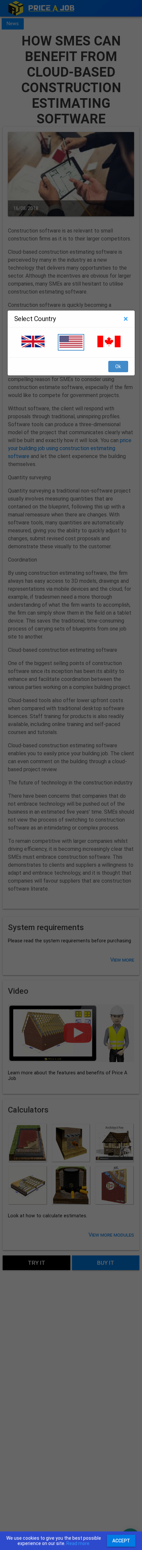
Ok (118, 366)
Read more (77, 1543)
